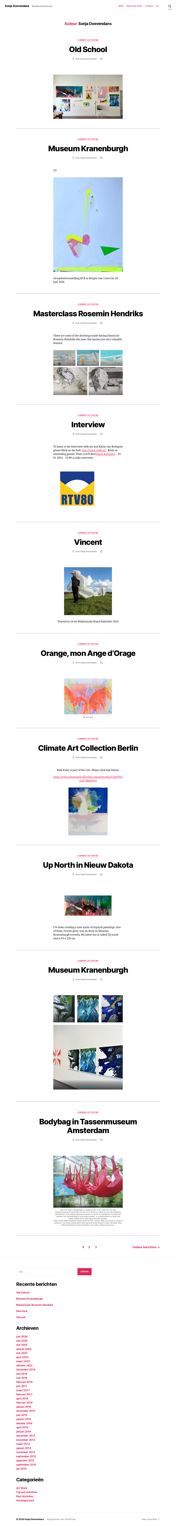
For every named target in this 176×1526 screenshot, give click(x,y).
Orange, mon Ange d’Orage (88, 653)
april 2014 (22, 1427)
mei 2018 (21, 1377)
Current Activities (88, 40)
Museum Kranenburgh (88, 148)
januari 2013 (23, 1448)
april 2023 (22, 1357)
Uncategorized (25, 1500)
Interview (88, 424)
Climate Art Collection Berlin (88, 748)
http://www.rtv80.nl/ (94, 450)
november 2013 (25, 1439)
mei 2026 (22, 1340)
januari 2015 (23, 1419)
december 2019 (25, 1369)
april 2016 (22, 1398)
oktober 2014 (24, 1423)
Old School (88, 49)
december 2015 (25, 1410)
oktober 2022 (24, 1365)
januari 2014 (23, 1431)
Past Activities (24, 1496)
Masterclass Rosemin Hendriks (88, 313)
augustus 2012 (25, 1460)
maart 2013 (23, 1443)
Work (120, 6)
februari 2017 (24, 1394)
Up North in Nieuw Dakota (88, 864)
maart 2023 (23, 1361)
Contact (149, 6)
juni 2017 (21, 1386)
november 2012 (25, 1452)
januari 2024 (23, 1349)
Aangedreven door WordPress (61, 1519)
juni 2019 (21, 1373)
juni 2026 (22, 1336)
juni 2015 (21, 1415)
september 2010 (26, 1464)
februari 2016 (24, 1402)
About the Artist (134, 6)
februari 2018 (24, 1382)
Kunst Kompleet (105, 454)
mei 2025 (21, 1344)
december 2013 (25, 1435)
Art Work (21, 1488)
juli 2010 (21, 1468)
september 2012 (26, 1456)
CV (157, 6)
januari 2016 (23, 1406)
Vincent (88, 542)
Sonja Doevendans (17, 6)
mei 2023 (21, 1353)
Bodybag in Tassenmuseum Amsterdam (88, 1126)
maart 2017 (23, 1390)
